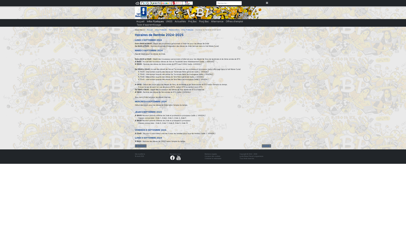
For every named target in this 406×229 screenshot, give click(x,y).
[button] (267, 2)
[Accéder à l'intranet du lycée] (156, 3)
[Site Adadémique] (187, 3)
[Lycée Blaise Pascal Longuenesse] (141, 12)
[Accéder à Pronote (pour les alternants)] (166, 3)
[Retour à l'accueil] (137, 3)
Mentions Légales (211, 154)
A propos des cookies (212, 156)
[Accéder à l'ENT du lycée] (145, 3)
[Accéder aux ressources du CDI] (177, 3)
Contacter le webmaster (213, 158)
